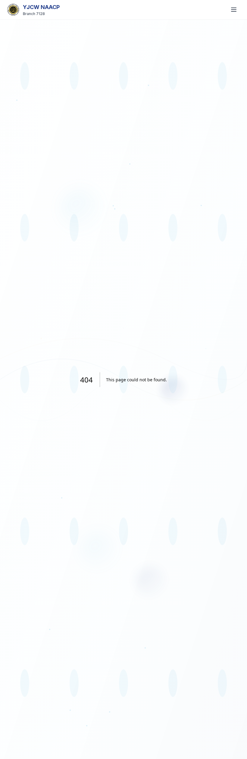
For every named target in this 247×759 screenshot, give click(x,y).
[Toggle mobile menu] (234, 10)
